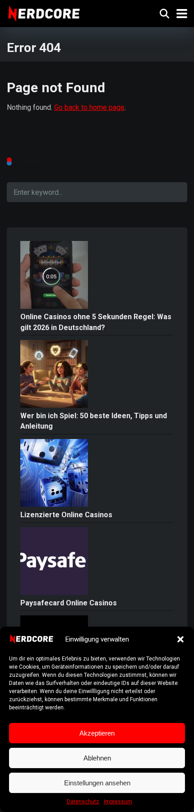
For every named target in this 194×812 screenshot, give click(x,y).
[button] (180, 639)
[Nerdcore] (44, 12)
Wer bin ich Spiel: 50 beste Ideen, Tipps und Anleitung (93, 420)
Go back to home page (89, 107)
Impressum (118, 801)
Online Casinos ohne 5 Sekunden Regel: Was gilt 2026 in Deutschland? (95, 321)
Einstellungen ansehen (97, 783)
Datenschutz (83, 801)
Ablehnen (97, 758)
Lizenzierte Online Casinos (66, 514)
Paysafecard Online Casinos (68, 603)
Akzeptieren (97, 733)
